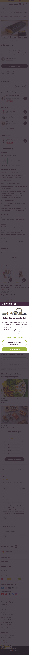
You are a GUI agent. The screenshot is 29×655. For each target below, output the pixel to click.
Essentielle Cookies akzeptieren (14, 343)
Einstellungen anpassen (14, 337)
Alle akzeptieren (14, 349)
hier (15, 332)
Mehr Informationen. (10, 333)
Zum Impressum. (20, 333)
